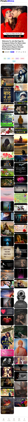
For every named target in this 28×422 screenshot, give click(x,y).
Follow (12, 51)
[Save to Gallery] (12, 68)
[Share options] (12, 65)
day (5, 58)
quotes (17, 58)
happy (14, 61)
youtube (22, 58)
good (9, 58)
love (13, 58)
